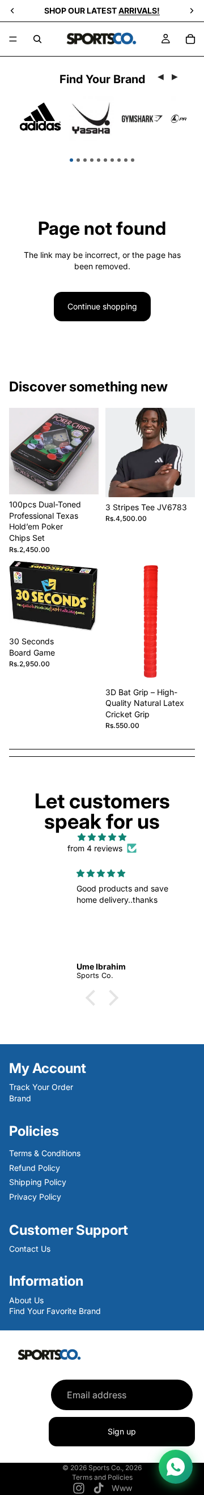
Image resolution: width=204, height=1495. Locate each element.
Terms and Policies (102, 1477)
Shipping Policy (37, 1182)
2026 (133, 1467)
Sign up (122, 1432)
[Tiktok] (98, 1488)
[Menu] (13, 39)
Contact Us (29, 1248)
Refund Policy (34, 1167)
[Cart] (190, 39)
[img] (102, 837)
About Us (26, 1299)
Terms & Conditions (44, 1152)
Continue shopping (102, 306)
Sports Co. (105, 1467)
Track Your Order (41, 1087)
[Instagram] (79, 1488)
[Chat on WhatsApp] (176, 1467)
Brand (20, 1098)
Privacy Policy (35, 1196)
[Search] (37, 39)
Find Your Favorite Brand (55, 1311)
